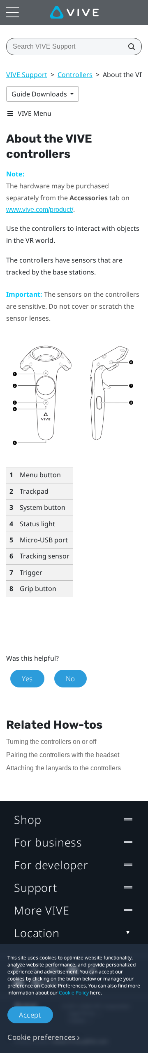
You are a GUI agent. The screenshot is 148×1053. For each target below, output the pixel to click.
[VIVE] (74, 12)
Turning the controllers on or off (51, 741)
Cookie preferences (41, 1037)
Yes (27, 678)
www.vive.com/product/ (39, 209)
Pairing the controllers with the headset (62, 754)
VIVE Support (26, 74)
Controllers (75, 74)
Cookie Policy (74, 992)
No (70, 678)
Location (37, 932)
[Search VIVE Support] (129, 46)
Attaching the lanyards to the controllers (63, 768)
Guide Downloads (40, 93)
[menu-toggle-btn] (12, 12)
